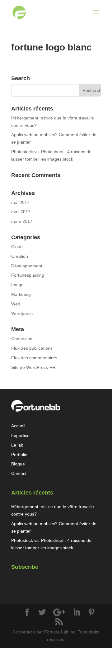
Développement (26, 265)
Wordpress (22, 313)
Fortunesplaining (27, 275)
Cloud (17, 246)
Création (19, 256)
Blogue (18, 463)
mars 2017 (21, 221)
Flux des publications (32, 348)
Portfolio (19, 454)
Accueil (18, 425)
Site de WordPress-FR (33, 367)
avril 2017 (20, 211)
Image (17, 284)
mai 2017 (20, 202)
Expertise (20, 435)
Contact (18, 473)
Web (15, 303)
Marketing (21, 294)
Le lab (17, 445)
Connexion (21, 338)
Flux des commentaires (34, 357)
